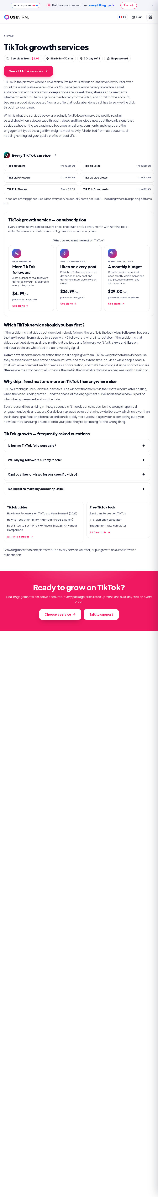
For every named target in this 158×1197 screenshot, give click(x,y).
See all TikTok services (26, 71)
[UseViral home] (16, 17)
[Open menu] (150, 17)
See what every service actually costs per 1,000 (70, 199)
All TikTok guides (18, 536)
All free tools (98, 532)
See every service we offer (71, 550)
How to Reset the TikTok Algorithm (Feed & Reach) (40, 519)
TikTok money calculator (106, 519)
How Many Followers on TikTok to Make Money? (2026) (42, 513)
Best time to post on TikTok (108, 513)
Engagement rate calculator (108, 525)
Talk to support (101, 614)
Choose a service (58, 614)
